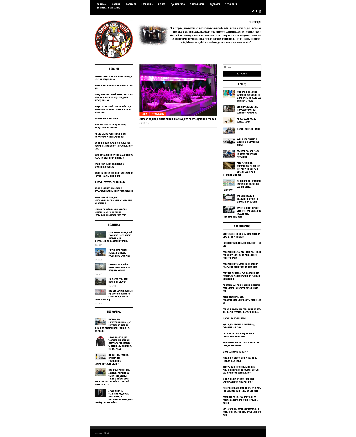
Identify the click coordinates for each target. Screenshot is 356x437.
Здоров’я (215, 4)
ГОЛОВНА (102, 4)
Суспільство (178, 4)
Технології (231, 4)
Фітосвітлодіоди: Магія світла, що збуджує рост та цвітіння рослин (177, 119)
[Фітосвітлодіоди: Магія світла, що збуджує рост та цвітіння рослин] (178, 90)
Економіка (147, 4)
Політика (131, 4)
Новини (116, 4)
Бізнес (161, 4)
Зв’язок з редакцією (108, 7)
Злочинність (197, 4)
